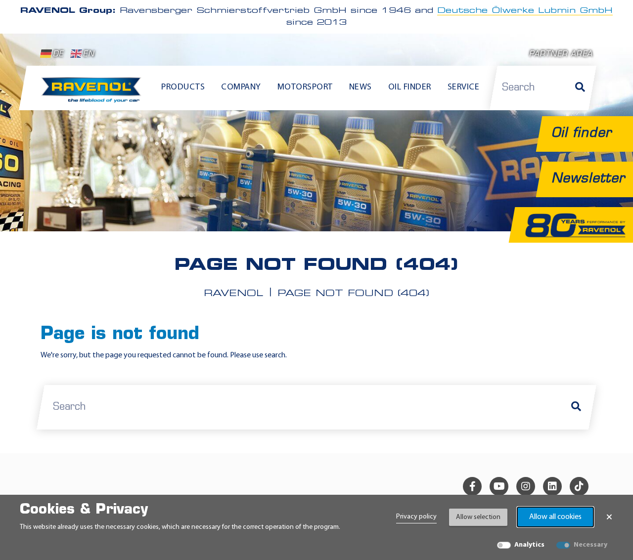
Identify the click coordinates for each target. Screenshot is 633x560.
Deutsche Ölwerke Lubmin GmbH (525, 11)
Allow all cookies (555, 517)
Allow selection (478, 517)
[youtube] (499, 486)
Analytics (529, 545)
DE (58, 54)
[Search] (580, 88)
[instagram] (525, 486)
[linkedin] (552, 486)
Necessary (590, 545)
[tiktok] (579, 486)
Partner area (560, 54)
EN (88, 54)
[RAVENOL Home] (94, 94)
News (360, 87)
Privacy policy (416, 516)
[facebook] (472, 486)
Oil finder (409, 87)
